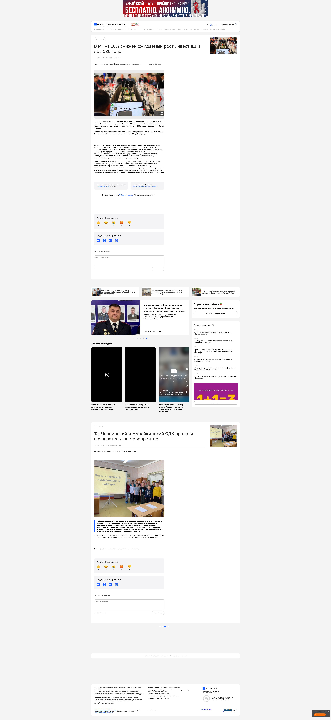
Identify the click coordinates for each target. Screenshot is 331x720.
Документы (174, 656)
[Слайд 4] (143, 338)
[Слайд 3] (140, 338)
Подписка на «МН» (217, 29)
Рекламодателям (100, 29)
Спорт (159, 29)
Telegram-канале (103, 186)
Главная (113, 29)
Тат (216, 24)
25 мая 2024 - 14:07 (99, 57)
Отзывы (205, 29)
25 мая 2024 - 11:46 (99, 445)
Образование (133, 29)
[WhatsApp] (116, 240)
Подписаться (319, 715)
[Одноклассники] (104, 240)
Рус (207, 24)
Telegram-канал (126, 195)
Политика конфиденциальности (103, 712)
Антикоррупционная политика (103, 708)
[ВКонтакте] (98, 240)
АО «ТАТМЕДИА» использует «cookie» (105, 710)
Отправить (158, 269)
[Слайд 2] (137, 338)
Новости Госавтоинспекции (188, 29)
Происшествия (169, 29)
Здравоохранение (147, 29)
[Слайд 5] (146, 338)
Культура (121, 29)
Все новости (216, 403)
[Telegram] (110, 240)
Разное (183, 656)
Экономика (100, 39)
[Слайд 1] (133, 338)
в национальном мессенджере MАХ (145, 186)
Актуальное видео (152, 656)
